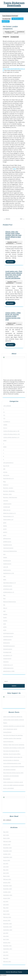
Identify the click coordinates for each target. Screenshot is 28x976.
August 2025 (6, 860)
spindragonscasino (8, 633)
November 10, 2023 (9, 31)
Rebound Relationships (9, 601)
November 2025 (7, 851)
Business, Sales (7, 494)
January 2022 (6, 942)
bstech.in (5, 484)
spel (4, 611)
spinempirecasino (8, 636)
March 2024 (6, 914)
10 (4, 412)
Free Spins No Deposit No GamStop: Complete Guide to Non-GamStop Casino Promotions (13, 738)
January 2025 (6, 882)
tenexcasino (6, 642)
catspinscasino (7, 503)
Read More (11, 262)
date (14, 169)
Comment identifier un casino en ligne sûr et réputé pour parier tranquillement (13, 729)
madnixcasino (7, 570)
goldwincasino (7, 541)
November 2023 (7, 926)
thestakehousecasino (9, 646)
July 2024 (5, 901)
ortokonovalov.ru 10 (8, 592)
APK (4, 469)
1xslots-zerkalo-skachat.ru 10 (11, 437)
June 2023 (6, 936)
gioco (4, 535)
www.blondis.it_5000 (8, 671)
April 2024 (6, 911)
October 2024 (7, 892)
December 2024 (7, 885)
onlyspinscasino (7, 586)
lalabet (5, 557)
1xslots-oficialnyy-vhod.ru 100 (11, 434)
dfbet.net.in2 (6, 510)
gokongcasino (7, 538)
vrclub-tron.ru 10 (8, 665)
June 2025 (6, 866)
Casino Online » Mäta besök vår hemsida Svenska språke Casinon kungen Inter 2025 (13, 316)
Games (5, 525)
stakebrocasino (7, 639)
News (4, 579)
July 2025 (5, 863)
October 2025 (7, 854)
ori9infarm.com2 (7, 589)
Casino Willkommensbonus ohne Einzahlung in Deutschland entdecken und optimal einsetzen (13, 766)
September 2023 (7, 930)
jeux (4, 554)
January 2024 (6, 920)
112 (4, 418)
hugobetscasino (7, 544)
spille (4, 630)
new (4, 576)
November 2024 (7, 888)
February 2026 (7, 841)
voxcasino (6, 661)
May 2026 (5, 832)
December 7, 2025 (12, 281)
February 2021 (7, 961)
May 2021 (5, 958)
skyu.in (5, 608)
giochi (5, 529)
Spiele (5, 617)
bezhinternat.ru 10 (8, 478)
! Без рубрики (7, 405)
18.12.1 (5, 428)
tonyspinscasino (7, 649)
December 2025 (7, 847)
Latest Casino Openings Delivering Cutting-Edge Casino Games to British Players (13, 719)
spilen (5, 627)
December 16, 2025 (12, 242)
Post (4, 598)
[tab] (11, 10)
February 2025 (7, 879)
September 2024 (7, 895)
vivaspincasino (7, 658)
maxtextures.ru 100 (8, 573)
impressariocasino (8, 548)
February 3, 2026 (11, 323)
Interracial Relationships (10, 551)
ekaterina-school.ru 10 (9, 513)
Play (4, 595)
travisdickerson (20, 31)
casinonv (5, 500)
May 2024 (5, 907)
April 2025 (6, 873)
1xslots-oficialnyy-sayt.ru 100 (11, 431)
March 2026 (6, 838)
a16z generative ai (8, 462)
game (4, 522)
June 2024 (6, 904)
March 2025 (6, 876)
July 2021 (5, 952)
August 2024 (6, 898)
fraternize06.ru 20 (8, 519)
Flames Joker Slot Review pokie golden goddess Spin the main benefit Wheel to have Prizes (13, 235)
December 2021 (7, 945)
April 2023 (6, 939)
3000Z (4, 446)
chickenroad (6, 507)
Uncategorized (6, 19)
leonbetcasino (7, 560)
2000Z (4, 440)
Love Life (5, 567)
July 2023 (5, 933)
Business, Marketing (8, 491)
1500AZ (5, 424)
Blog (4, 481)
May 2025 (5, 870)
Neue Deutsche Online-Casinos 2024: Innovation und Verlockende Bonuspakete (13, 776)
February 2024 (7, 917)
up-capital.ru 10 (7, 655)
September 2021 (7, 948)
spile (4, 623)
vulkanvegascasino (8, 668)
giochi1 (5, 532)
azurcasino (6, 475)
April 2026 (6, 835)
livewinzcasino (7, 563)
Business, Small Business (10, 497)
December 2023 (7, 923)
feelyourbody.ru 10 (8, 516)
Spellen (5, 614)
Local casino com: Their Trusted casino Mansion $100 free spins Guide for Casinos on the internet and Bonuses (13, 274)
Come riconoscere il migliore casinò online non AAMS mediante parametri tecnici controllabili (13, 785)
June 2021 (6, 955)
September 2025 (7, 857)
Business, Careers (8, 488)
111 (4, 415)
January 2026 (6, 844)
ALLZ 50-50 (6, 465)
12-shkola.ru (6, 421)
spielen (5, 620)
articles (5, 472)
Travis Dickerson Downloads (14, 4)
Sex (4, 604)
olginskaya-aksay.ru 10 (9, 582)
